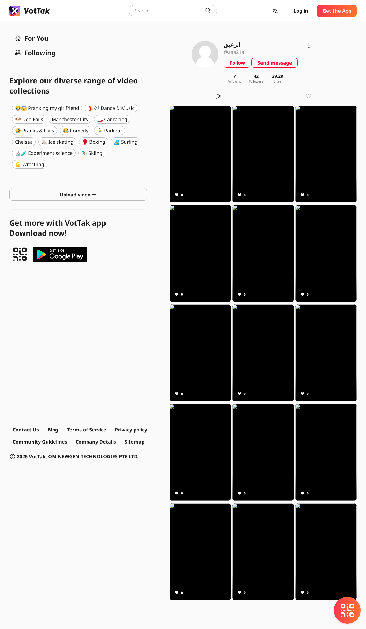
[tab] (216, 96)
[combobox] (173, 10)
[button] (276, 11)
